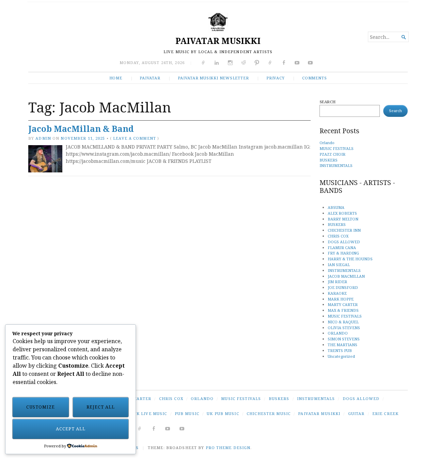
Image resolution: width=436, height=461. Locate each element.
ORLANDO (338, 333)
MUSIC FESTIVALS (337, 148)
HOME (115, 77)
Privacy (275, 77)
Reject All (101, 407)
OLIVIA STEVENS (344, 327)
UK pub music (223, 413)
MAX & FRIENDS (343, 310)
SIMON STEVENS (344, 338)
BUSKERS (329, 160)
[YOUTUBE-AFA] (167, 428)
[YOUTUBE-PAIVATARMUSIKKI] (182, 428)
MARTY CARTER (343, 304)
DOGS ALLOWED (344, 241)
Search (328, 101)
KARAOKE (337, 293)
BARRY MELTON (343, 218)
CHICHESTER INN (344, 230)
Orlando (327, 142)
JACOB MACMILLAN (346, 276)
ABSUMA (336, 207)
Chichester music (269, 413)
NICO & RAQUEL (343, 321)
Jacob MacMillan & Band (81, 128)
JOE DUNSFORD (343, 287)
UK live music (150, 413)
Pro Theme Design (228, 447)
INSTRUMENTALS (336, 165)
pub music (187, 413)
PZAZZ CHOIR (332, 154)
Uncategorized (341, 356)
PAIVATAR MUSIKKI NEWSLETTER (213, 77)
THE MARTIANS (342, 344)
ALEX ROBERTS (342, 213)
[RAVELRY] (139, 428)
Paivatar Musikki (319, 413)
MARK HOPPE (341, 299)
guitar (356, 413)
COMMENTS (314, 77)
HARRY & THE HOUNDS (350, 258)
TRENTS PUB (340, 350)
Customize (40, 407)
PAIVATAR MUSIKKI (218, 40)
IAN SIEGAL (339, 264)
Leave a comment (134, 138)
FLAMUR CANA (342, 247)
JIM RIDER (337, 281)
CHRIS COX (338, 236)
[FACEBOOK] (153, 428)
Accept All (70, 429)
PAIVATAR (150, 77)
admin (43, 138)
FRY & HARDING (343, 253)
